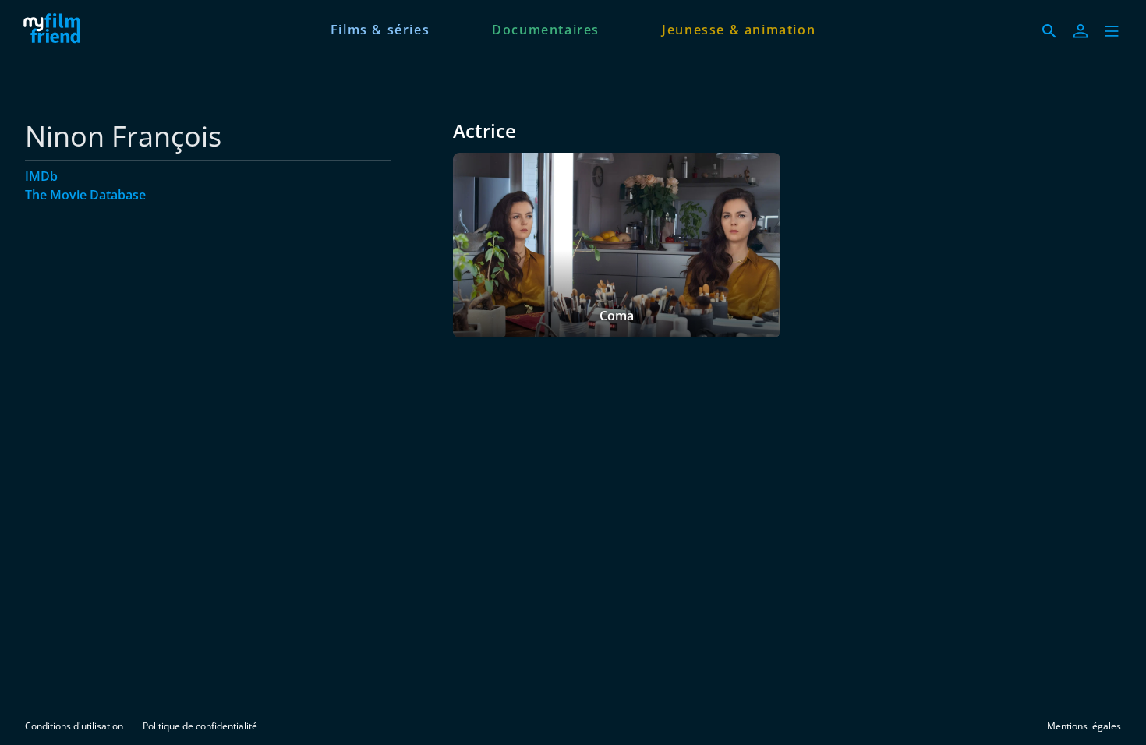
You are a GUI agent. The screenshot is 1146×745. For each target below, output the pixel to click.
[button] (1111, 31)
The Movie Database (85, 194)
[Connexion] (1080, 31)
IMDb (41, 176)
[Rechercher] (1049, 31)
